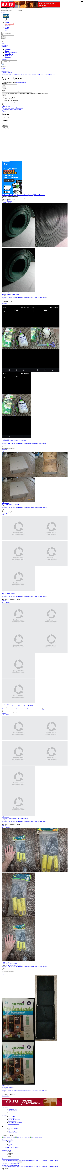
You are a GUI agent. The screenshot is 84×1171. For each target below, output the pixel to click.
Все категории (6, 74)
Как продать (11, 1118)
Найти (3, 36)
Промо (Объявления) (19, 93)
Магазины (44, 93)
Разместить (4, 45)
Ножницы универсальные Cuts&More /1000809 (15, 818)
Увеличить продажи (14, 1119)
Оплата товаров (6, 1150)
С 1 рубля (38, 93)
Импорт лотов (12, 1121)
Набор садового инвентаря (9, 963)
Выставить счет (12, 1132)
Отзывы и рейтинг (13, 1124)
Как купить (11, 1116)
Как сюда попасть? (21, 82)
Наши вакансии (12, 1109)
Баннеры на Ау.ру (13, 1128)
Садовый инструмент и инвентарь (41, 74)
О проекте (5, 1107)
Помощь (4, 1115)
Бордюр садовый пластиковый (10, 294)
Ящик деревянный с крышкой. (10, 504)
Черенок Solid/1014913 (8, 593)
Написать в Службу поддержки (10, 1163)
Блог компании (12, 1110)
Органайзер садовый (8, 1087)
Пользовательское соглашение (10, 1159)
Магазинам (11, 1131)
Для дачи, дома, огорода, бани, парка (20, 74)
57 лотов (9, 201)
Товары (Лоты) (9, 93)
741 (3, 515)
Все (3, 93)
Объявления (11, 1129)
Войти (3, 68)
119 (3, 304)
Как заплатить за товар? (15, 1122)
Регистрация (5, 71)
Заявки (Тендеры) (30, 93)
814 (3, 1097)
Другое (53, 74)
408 (9, 602)
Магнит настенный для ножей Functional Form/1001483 (17, 706)
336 (3, 974)
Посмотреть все (6, 202)
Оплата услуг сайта (7, 1140)
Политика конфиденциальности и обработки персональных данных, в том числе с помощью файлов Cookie (32, 1160)
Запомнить (6, 65)
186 (3, 451)
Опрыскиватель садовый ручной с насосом (14, 440)
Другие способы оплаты (12, 1147)
